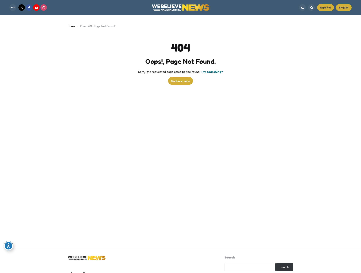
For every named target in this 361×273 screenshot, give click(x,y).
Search (229, 257)
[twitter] (21, 7)
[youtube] (36, 7)
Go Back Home (180, 80)
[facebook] (29, 7)
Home (71, 26)
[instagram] (43, 7)
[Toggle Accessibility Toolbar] (8, 245)
